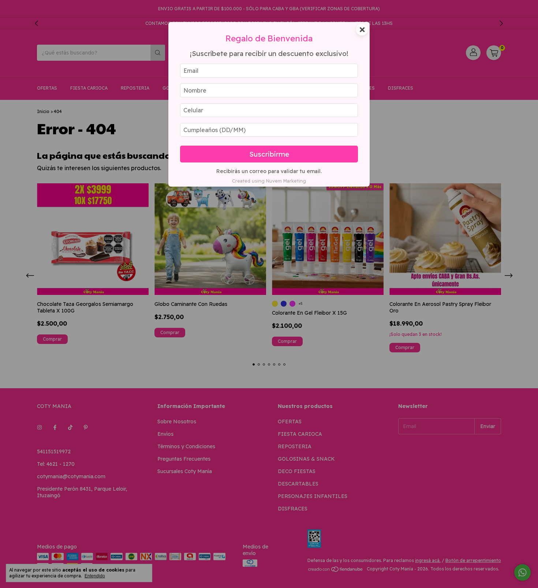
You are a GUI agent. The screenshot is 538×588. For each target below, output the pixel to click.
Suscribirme (269, 154)
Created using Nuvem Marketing (269, 181)
